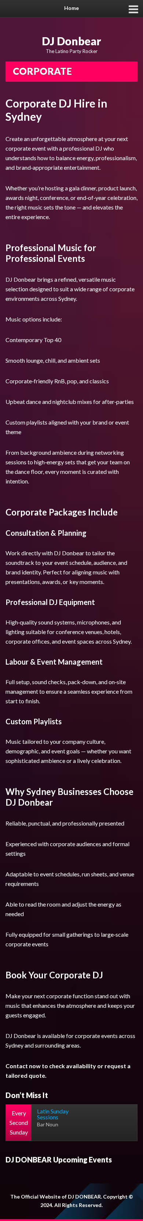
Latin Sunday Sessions (53, 1114)
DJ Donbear (71, 40)
